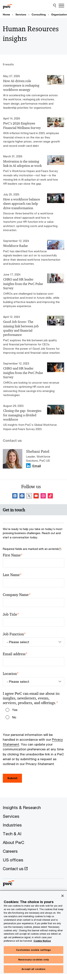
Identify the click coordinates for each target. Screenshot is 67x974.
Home (6, 14)
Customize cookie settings (33, 949)
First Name (13, 555)
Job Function (14, 634)
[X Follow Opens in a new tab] (29, 496)
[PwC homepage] (7, 5)
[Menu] (61, 5)
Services (20, 14)
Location (11, 673)
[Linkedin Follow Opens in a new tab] (28, 465)
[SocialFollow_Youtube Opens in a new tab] (36, 496)
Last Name (12, 575)
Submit (12, 778)
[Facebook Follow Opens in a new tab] (22, 496)
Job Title (11, 614)
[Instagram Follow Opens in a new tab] (43, 496)
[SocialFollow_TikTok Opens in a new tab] (50, 496)
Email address (15, 654)
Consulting (39, 14)
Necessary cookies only (33, 959)
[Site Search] (54, 5)
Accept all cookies (33, 968)
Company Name (17, 594)
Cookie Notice (42, 940)
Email (36, 466)
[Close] (62, 896)
